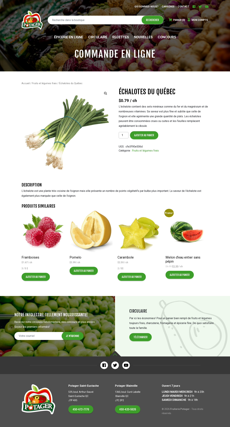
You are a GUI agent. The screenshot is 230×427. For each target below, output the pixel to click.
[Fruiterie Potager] (32, 20)
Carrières (168, 6)
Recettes (120, 37)
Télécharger (140, 337)
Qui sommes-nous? (146, 6)
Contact (183, 6)
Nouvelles (143, 37)
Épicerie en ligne (68, 37)
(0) (179, 20)
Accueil (26, 83)
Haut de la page (115, 354)
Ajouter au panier (144, 135)
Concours (167, 37)
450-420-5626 (127, 409)
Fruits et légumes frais (44, 83)
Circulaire (97, 37)
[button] (106, 93)
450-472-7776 (81, 409)
